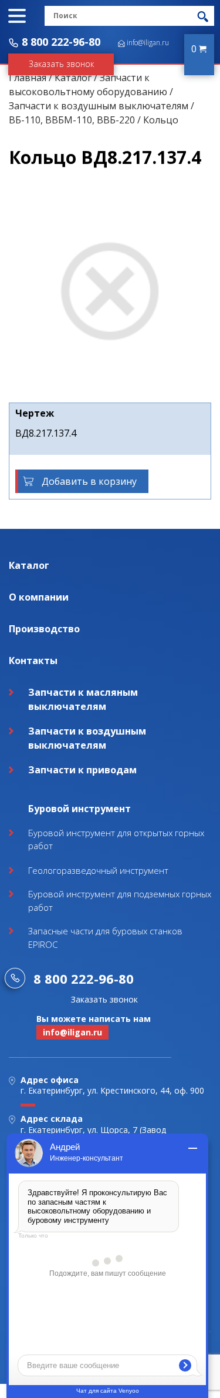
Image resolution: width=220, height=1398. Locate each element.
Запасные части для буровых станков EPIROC (105, 937)
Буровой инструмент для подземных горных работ (119, 900)
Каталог (73, 77)
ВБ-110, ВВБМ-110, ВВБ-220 (72, 119)
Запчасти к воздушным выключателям (98, 105)
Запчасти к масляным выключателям (83, 699)
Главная (27, 77)
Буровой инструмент (79, 808)
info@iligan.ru (148, 43)
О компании (39, 597)
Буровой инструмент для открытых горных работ (116, 839)
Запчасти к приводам (82, 769)
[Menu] (17, 16)
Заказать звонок (61, 63)
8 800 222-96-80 (61, 42)
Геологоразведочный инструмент (98, 870)
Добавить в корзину (89, 481)
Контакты (33, 660)
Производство (44, 628)
